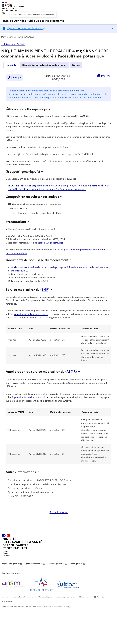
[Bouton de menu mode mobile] (113, 4)
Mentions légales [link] (45, 597)
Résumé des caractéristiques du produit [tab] (44, 65)
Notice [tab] (76, 65)
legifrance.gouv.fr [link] (11, 563)
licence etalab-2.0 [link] (60, 606)
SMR (45, 290)
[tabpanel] (58, 288)
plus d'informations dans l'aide (31, 314)
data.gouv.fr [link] (76, 563)
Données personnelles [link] (66, 597)
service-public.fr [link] (56, 563)
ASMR (71, 372)
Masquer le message (112, 28)
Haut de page (60, 512)
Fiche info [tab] (11, 65)
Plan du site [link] (84, 597)
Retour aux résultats (14, 44)
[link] (33, 21)
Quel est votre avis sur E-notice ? (25, 28)
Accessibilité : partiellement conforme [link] (18, 597)
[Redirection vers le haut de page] (52, 109)
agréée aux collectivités (50, 242)
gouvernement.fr (34, 563)
